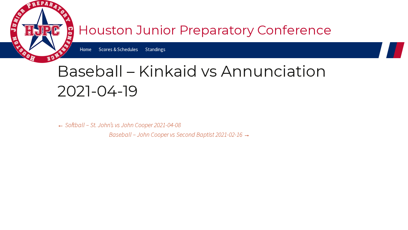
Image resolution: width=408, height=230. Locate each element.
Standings (155, 49)
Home (85, 49)
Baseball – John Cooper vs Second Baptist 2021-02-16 (179, 134)
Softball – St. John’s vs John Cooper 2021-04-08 (119, 125)
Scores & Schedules (118, 49)
